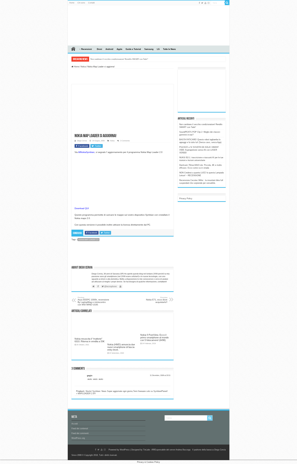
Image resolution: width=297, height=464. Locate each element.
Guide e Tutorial (133, 49)
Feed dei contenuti (79, 428)
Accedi (74, 424)
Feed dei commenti (80, 433)
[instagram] (208, 3)
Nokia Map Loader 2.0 (88, 240)
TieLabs (146, 450)
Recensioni (86, 49)
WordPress (125, 450)
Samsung (148, 49)
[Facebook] (199, 3)
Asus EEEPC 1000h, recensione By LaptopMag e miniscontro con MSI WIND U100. (93, 301)
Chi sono (81, 3)
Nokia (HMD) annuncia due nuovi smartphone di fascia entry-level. (121, 347)
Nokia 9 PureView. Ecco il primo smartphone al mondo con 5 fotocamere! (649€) (154, 337)
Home (71, 3)
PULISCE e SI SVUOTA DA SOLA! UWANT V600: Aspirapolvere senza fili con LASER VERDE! (199, 150)
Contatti (91, 3)
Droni (99, 49)
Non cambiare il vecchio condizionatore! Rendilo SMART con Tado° (119, 59)
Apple (119, 49)
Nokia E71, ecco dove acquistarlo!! (156, 300)
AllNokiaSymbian (86, 152)
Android (109, 49)
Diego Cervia (82, 141)
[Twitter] (202, 3)
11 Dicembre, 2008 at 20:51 (160, 375)
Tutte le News (169, 49)
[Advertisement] (202, 90)
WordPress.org (78, 438)
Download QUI (82, 208)
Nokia (83, 66)
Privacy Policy (185, 198)
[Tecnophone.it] (84, 24)
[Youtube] (205, 3)
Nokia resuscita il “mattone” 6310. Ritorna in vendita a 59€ (89, 340)
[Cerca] (227, 2)
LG (158, 49)
